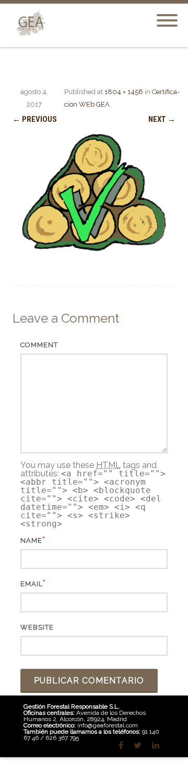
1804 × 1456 (123, 92)
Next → (161, 119)
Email (31, 583)
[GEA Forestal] (28, 43)
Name (31, 540)
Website (37, 627)
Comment (39, 344)
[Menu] (167, 14)
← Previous (35, 119)
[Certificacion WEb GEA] (94, 193)
